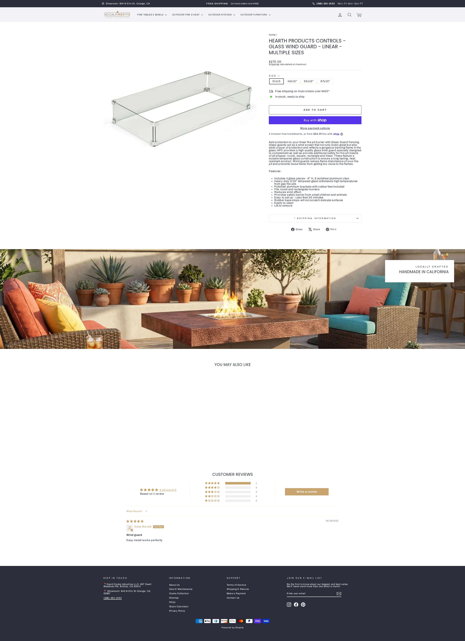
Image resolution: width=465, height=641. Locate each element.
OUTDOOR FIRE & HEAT (186, 14)
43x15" (292, 81)
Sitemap (174, 598)
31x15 (276, 81)
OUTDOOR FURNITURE (254, 14)
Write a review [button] (307, 491)
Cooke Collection (179, 593)
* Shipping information (315, 218)
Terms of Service (236, 585)
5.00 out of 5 (168, 490)
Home (272, 35)
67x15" (325, 81)
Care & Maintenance (181, 589)
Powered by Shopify (232, 627)
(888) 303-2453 (113, 598)
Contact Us (233, 598)
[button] (212, 483)
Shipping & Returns (238, 589)
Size (274, 76)
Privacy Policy (177, 611)
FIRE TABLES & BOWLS (150, 14)
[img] (135, 521)
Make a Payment (236, 593)
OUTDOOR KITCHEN (220, 14)
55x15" (309, 81)
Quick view (134, 434)
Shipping (274, 64)
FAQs (172, 602)
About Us (174, 585)
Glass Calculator (179, 606)
